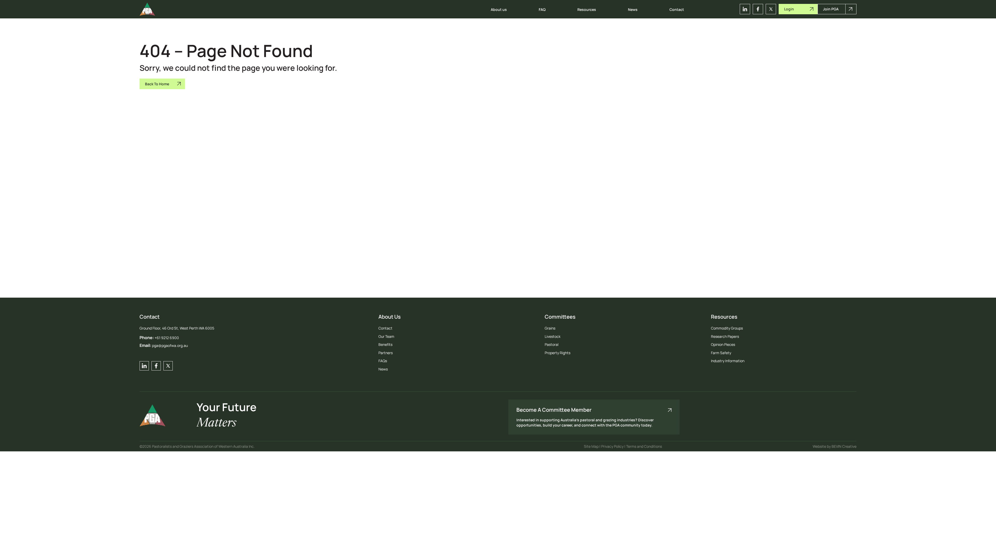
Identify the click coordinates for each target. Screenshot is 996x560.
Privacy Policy (612, 446)
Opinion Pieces (723, 344)
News (633, 9)
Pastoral (551, 344)
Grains (550, 328)
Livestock (553, 336)
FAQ (542, 9)
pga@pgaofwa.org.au (170, 345)
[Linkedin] (745, 9)
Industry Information (727, 360)
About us (499, 9)
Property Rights (557, 352)
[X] (771, 9)
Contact (676, 9)
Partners (385, 352)
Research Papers (725, 336)
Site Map (591, 446)
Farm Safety (721, 352)
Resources (586, 9)
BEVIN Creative (844, 446)
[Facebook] (758, 9)
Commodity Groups (727, 328)
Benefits (385, 344)
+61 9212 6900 (167, 337)
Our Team (386, 336)
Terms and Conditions (644, 446)
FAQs (382, 360)
